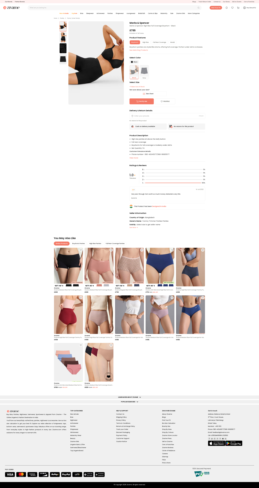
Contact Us (217, 1)
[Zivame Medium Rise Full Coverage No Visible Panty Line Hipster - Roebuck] (129, 314)
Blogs (194, 1)
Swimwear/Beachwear (78, 448)
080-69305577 (230, 429)
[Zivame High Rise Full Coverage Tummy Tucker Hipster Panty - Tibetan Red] (68, 314)
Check (201, 116)
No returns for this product (184, 126)
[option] (63, 26)
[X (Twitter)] (211, 438)
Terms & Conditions (123, 423)
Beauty (72, 438)
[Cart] (238, 7)
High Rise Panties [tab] (95, 243)
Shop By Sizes (167, 429)
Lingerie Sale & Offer (77, 444)
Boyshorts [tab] (134, 42)
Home (55, 18)
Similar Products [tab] (62, 243)
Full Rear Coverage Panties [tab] (115, 243)
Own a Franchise (249, 1)
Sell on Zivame (236, 1)
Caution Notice (121, 441)
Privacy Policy (121, 420)
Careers (165, 454)
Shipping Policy (121, 417)
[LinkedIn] (225, 438)
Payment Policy (121, 435)
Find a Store (166, 463)
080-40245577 (218, 429)
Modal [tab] (172, 42)
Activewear (74, 423)
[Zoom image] (96, 63)
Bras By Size (166, 426)
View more (134, 158)
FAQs (164, 460)
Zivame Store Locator (169, 435)
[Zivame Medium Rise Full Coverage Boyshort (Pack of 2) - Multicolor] (99, 267)
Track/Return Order (204, 1)
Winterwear (74, 432)
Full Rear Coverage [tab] (159, 42)
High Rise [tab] (146, 42)
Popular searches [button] (128, 402)
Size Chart (149, 94)
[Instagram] (214, 438)
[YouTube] (222, 438)
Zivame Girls (74, 441)
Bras (71, 417)
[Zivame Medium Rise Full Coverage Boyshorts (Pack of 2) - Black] (68, 267)
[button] (198, 8)
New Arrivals (74, 414)
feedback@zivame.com (220, 432)
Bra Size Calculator (168, 423)
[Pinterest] (217, 438)
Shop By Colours (168, 432)
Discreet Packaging (123, 432)
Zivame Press (166, 438)
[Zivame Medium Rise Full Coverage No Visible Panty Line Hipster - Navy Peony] (190, 314)
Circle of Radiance (168, 451)
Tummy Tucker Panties (73, 18)
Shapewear (74, 429)
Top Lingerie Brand (76, 451)
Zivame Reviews (167, 448)
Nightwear (73, 420)
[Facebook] (209, 438)
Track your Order (122, 429)
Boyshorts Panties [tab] (78, 243)
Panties (62, 18)
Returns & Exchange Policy (125, 426)
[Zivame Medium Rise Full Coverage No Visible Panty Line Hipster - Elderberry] (160, 314)
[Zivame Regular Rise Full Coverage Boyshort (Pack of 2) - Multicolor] (129, 267)
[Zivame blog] (220, 438)
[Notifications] (226, 7)
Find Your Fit (166, 420)
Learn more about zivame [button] (128, 397)
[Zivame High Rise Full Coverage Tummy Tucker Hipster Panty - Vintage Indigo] (190, 267)
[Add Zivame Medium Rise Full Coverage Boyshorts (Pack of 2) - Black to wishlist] (80, 250)
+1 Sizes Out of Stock (137, 87)
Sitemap (165, 457)
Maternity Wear (75, 435)
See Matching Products (139, 50)
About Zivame (167, 414)
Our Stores (226, 1)
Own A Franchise (168, 444)
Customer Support (122, 438)
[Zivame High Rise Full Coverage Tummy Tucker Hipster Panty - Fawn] (99, 314)
